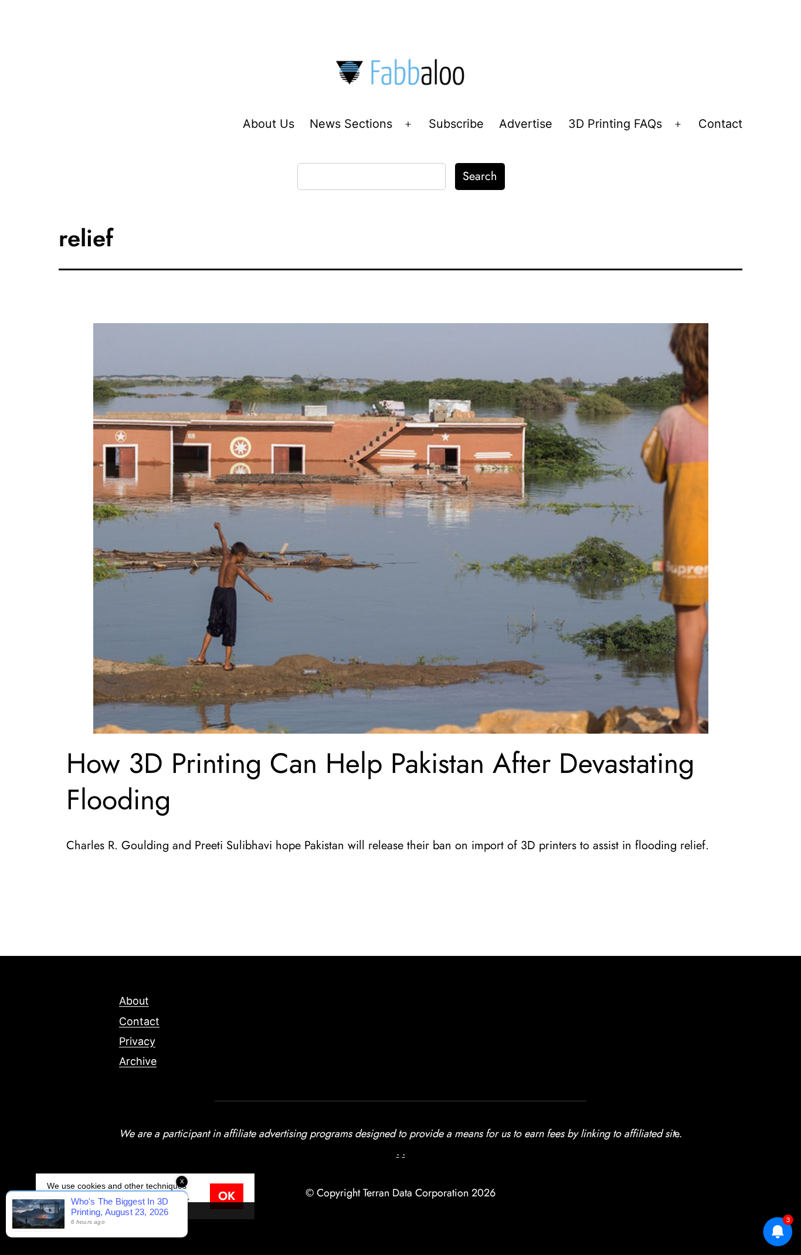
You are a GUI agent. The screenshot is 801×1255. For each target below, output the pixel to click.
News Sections (351, 124)
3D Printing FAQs (615, 124)
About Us (268, 124)
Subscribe (456, 124)
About (134, 1001)
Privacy (137, 1041)
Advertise (525, 124)
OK (226, 1196)
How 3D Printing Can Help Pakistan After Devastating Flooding (380, 781)
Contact (720, 124)
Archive (138, 1061)
